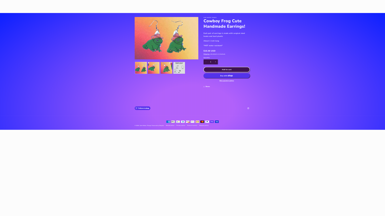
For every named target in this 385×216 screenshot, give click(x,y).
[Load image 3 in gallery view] (166, 68)
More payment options (226, 81)
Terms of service (192, 125)
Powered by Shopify (158, 125)
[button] (137, 4)
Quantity (207, 58)
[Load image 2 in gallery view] (154, 68)
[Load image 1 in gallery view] (141, 68)
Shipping (207, 54)
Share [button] (208, 87)
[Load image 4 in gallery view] (179, 68)
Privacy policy (180, 125)
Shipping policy (204, 125)
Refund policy (170, 125)
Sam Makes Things (145, 125)
